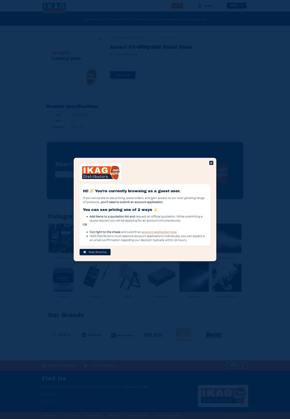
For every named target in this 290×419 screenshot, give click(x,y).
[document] (145, 209)
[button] (211, 163)
